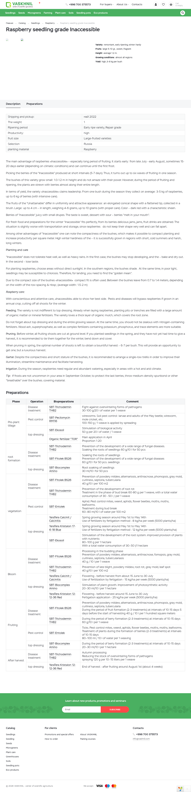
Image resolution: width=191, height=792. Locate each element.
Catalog (22, 23)
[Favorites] (163, 4)
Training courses (88, 739)
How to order (51, 739)
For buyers (106, 4)
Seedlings (35, 23)
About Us (122, 4)
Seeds (9, 743)
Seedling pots (12, 765)
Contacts (137, 4)
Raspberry (50, 23)
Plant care (11, 752)
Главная (9, 23)
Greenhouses (12, 756)
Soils (8, 761)
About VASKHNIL (88, 734)
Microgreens (12, 747)
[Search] (182, 12)
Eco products (12, 770)
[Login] (155, 4)
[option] (51, 69)
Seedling (10, 739)
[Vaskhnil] (19, 4)
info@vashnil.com (141, 738)
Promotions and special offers (59, 734)
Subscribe (115, 709)
